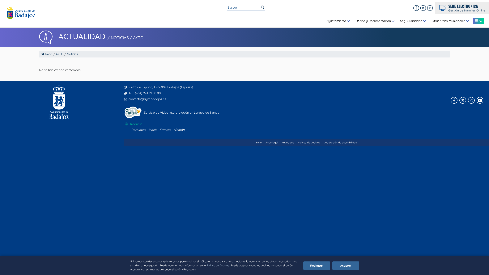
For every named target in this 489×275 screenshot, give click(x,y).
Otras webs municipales (449, 21)
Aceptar (345, 265)
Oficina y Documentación (373, 21)
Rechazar (316, 265)
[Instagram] (430, 8)
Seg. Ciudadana (411, 21)
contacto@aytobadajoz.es (147, 99)
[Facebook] (416, 8)
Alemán (179, 130)
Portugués (138, 130)
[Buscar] (262, 7)
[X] (423, 8)
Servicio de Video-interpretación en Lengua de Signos (181, 112)
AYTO (59, 54)
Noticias (72, 54)
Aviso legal (272, 142)
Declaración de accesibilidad (340, 142)
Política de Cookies (217, 265)
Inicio (48, 54)
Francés (165, 130)
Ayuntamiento (336, 21)
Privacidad (288, 142)
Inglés (153, 130)
